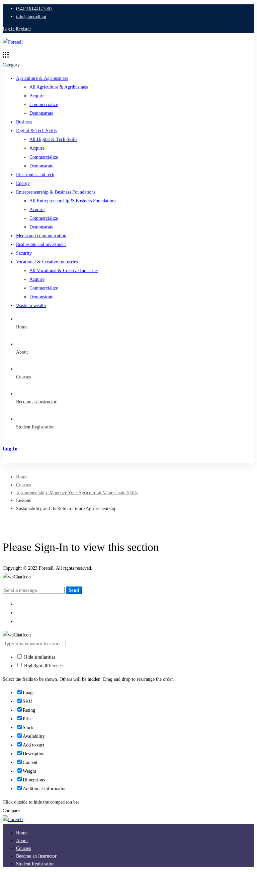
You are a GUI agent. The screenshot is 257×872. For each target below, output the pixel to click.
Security (24, 253)
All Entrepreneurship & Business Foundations (72, 200)
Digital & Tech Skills (36, 130)
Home (21, 476)
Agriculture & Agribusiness (42, 78)
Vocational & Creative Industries (47, 261)
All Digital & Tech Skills (53, 139)
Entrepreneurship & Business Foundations (55, 192)
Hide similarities (39, 657)
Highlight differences (43, 665)
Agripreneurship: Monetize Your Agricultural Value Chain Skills (77, 492)
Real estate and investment (41, 244)
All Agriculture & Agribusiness (58, 87)
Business (24, 121)
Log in (9, 28)
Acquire (37, 95)
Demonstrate (41, 113)
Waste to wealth (31, 305)
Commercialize (43, 104)
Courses (23, 485)
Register (23, 28)
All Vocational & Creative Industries (63, 270)
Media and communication (41, 235)
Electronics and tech (35, 174)
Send (74, 590)
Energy (23, 183)
